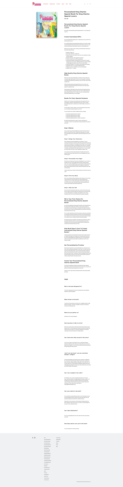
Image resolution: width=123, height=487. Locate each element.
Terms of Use (46, 479)
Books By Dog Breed (47, 444)
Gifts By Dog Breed (47, 439)
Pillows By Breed (47, 458)
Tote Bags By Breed (47, 462)
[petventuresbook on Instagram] (34, 437)
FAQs (67, 3)
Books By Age (46, 448)
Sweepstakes (46, 474)
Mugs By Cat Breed (47, 455)
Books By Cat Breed (47, 446)
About (63, 3)
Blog (70, 3)
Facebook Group (47, 467)
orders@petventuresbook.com (70, 364)
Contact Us (46, 476)
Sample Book (52, 3)
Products (58, 3)
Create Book (45, 3)
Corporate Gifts (46, 469)
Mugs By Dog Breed (47, 453)
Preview (45, 472)
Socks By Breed (46, 451)
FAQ (44, 437)
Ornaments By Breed (47, 460)
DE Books (45, 465)
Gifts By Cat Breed (47, 441)
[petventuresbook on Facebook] (32, 437)
